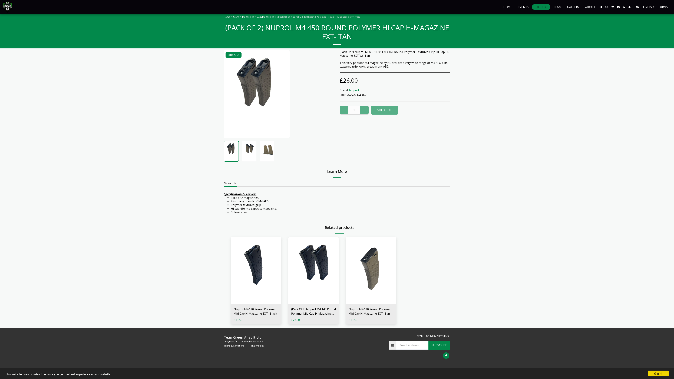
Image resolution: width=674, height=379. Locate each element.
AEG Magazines (265, 16)
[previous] (229, 94)
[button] (601, 7)
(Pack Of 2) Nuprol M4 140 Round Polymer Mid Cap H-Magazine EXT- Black (313, 311)
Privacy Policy (257, 345)
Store (236, 16)
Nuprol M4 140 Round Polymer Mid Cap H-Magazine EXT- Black (255, 311)
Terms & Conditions (234, 345)
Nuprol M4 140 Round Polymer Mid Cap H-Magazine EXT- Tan (370, 311)
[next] (284, 94)
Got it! (658, 373)
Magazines (248, 16)
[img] (256, 270)
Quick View (256, 302)
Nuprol (354, 90)
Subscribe (439, 345)
